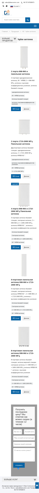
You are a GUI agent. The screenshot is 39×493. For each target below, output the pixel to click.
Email (16, 109)
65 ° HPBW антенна (18, 95)
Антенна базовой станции (20, 99)
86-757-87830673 (29, 2)
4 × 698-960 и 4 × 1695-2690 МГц (22, 383)
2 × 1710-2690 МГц (18, 171)
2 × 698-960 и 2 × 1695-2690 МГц (22, 239)
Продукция (15, 31)
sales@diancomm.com (12, 2)
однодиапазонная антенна (20, 92)
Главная (5, 31)
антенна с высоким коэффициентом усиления (23, 103)
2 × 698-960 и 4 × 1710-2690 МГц (22, 310)
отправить (19, 465)
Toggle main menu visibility (35, 25)
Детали (26, 109)
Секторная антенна (18, 235)
